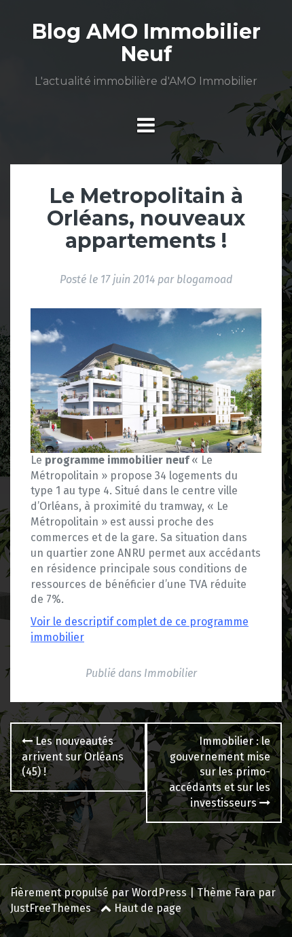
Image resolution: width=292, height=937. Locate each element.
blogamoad (204, 279)
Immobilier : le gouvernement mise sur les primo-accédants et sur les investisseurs (219, 772)
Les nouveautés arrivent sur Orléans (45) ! (73, 757)
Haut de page (146, 908)
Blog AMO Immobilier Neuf (146, 43)
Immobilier (170, 673)
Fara (244, 892)
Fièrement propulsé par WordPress (98, 892)
